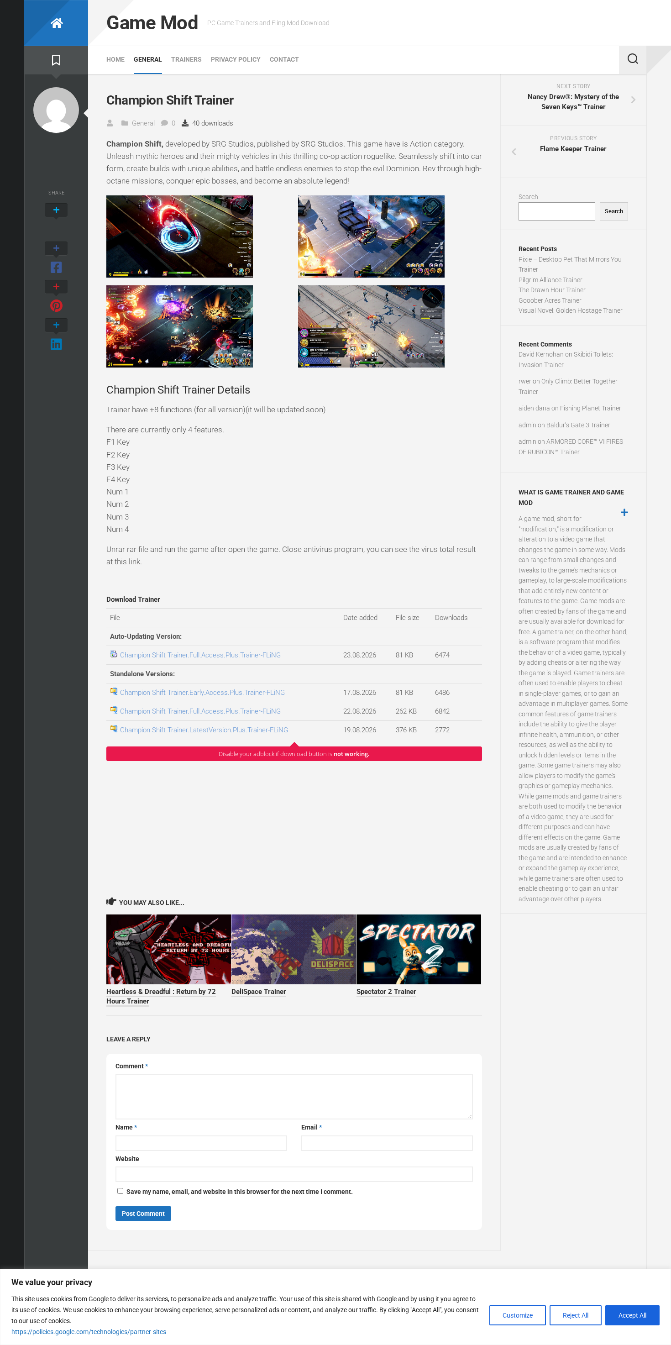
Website (127, 1158)
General (148, 59)
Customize (518, 1315)
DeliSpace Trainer (258, 992)
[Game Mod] (56, 23)
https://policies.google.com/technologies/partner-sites (88, 1331)
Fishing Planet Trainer (590, 408)
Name (126, 1127)
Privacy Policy (236, 59)
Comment (131, 1066)
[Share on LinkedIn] (56, 335)
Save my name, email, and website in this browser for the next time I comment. (239, 1191)
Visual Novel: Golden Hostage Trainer (571, 310)
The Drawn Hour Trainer (552, 290)
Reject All (575, 1315)
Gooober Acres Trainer (550, 300)
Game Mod (152, 22)
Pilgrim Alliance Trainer (550, 280)
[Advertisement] (294, 829)
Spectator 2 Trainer (386, 992)
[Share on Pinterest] (56, 297)
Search (528, 196)
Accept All (632, 1315)
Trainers (186, 59)
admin (527, 425)
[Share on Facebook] (56, 258)
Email (311, 1127)
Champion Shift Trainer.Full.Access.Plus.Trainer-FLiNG (200, 655)
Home (115, 59)
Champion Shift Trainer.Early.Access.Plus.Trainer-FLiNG (202, 692)
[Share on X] (56, 220)
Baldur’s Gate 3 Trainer (578, 425)
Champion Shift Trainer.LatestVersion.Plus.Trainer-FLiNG (204, 730)
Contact (284, 59)
